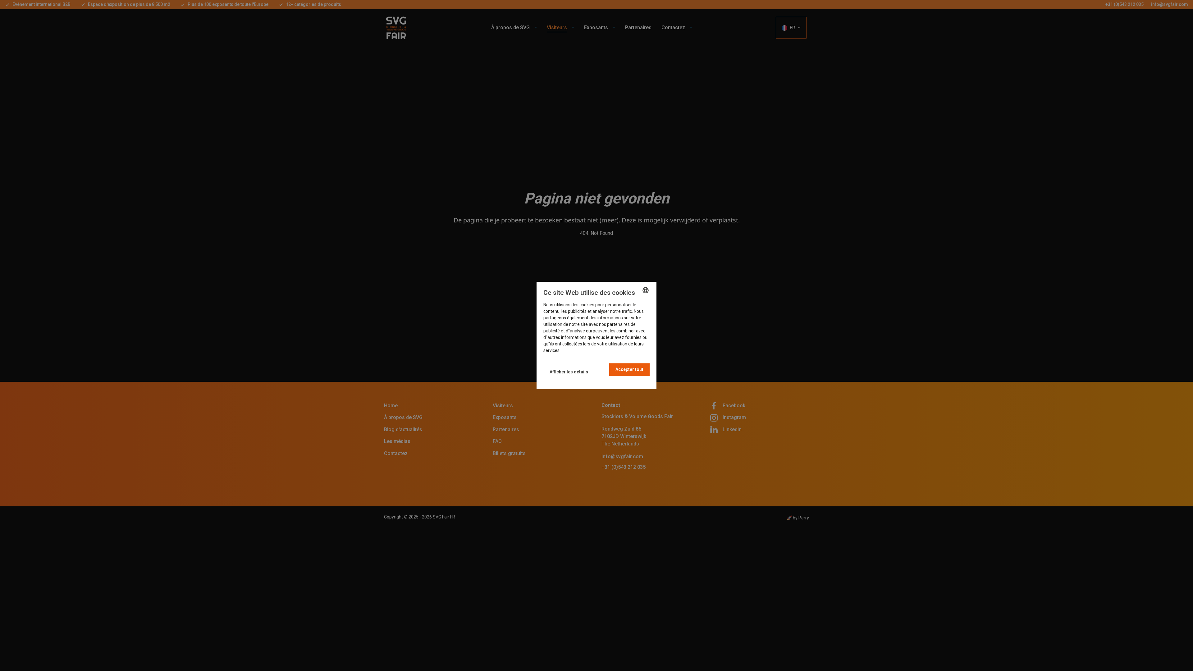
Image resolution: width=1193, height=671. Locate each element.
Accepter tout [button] (629, 369)
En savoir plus (574, 350)
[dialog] (596, 335)
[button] (568, 372)
